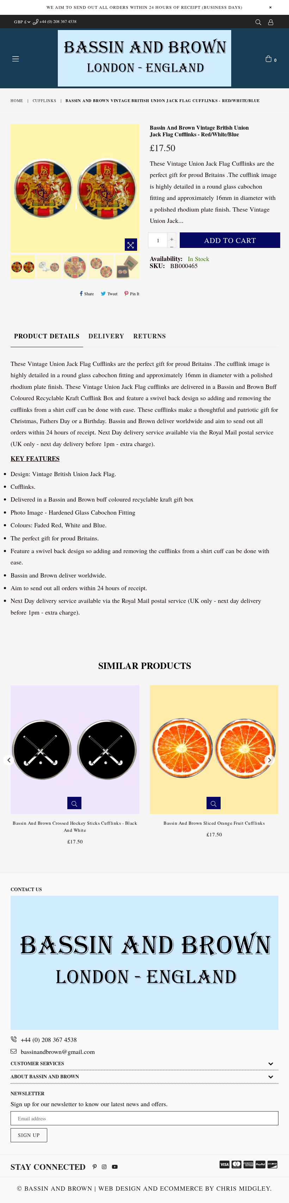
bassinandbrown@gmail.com (58, 1051)
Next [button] (269, 760)
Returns (149, 335)
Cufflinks (44, 100)
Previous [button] (9, 760)
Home (17, 100)
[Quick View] (74, 803)
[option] (22, 268)
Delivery (106, 335)
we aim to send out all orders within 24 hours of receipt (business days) (144, 7)
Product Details (47, 335)
